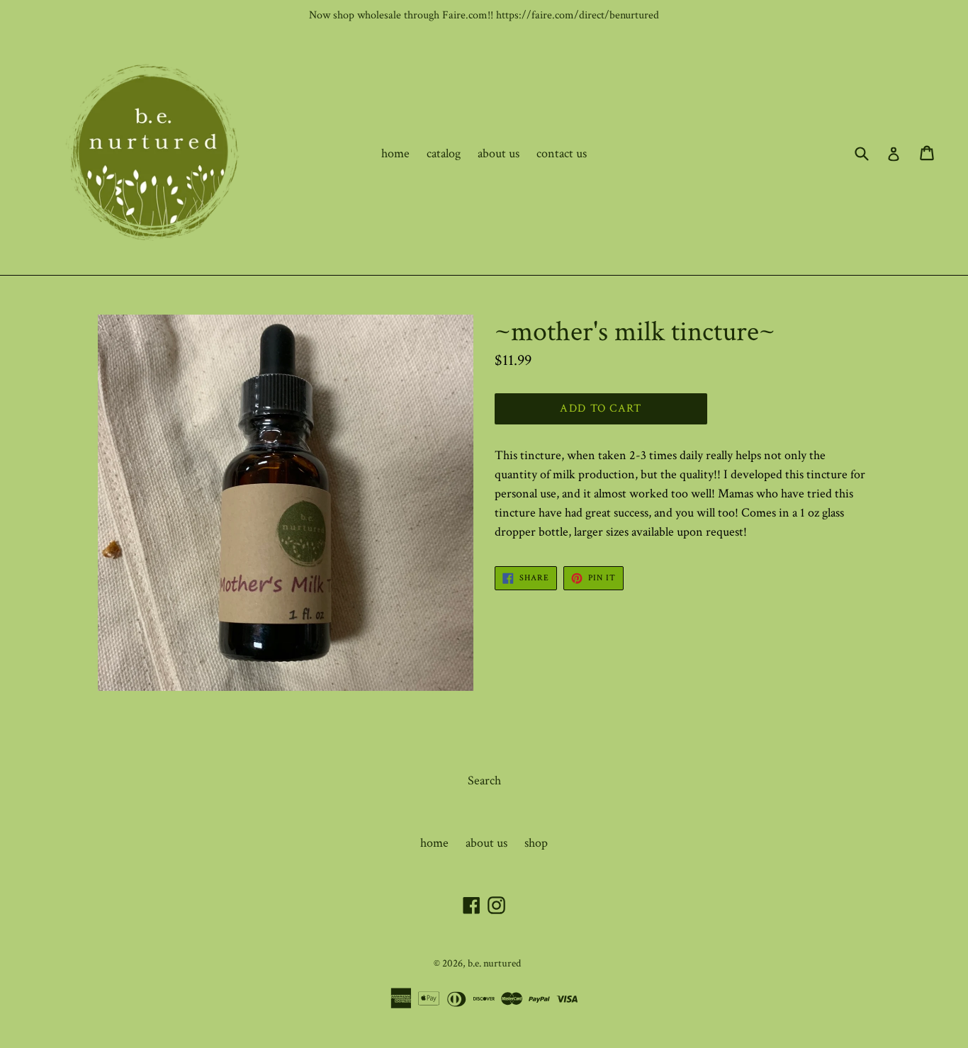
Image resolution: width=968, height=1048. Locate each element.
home (395, 153)
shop (536, 843)
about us (498, 153)
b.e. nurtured (494, 963)
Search (484, 780)
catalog (444, 153)
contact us (561, 153)
